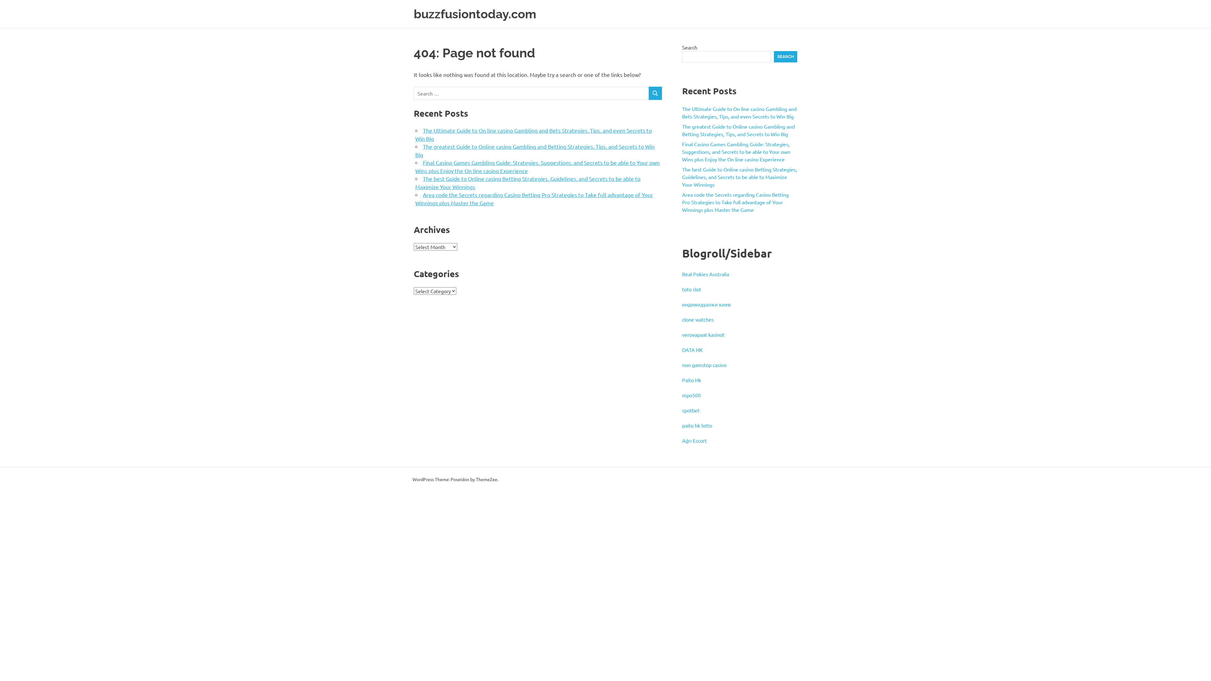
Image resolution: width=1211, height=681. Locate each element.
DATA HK (692, 349)
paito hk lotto (697, 425)
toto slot (691, 289)
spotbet (690, 410)
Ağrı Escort (694, 440)
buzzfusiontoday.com (475, 14)
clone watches (698, 319)
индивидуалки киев (706, 304)
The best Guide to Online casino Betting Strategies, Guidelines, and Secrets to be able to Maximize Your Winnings (739, 177)
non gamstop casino (704, 365)
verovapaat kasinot (703, 334)
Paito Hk (691, 380)
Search (689, 47)
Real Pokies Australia (705, 274)
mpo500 (691, 395)
